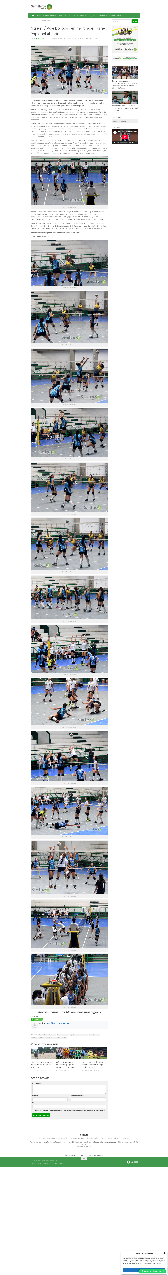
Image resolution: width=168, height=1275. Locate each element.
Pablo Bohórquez (94, 1035)
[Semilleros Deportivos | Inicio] (41, 7)
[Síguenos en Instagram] (132, 1162)
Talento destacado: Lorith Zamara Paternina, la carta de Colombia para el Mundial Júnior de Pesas (124, 84)
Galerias (47, 20)
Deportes (81, 15)
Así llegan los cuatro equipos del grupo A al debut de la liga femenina (67, 1064)
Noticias (62, 15)
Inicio (39, 15)
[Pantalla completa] (136, 142)
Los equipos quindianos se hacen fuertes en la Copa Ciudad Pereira (93, 1064)
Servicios (102, 15)
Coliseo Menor (43, 1035)
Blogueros (92, 15)
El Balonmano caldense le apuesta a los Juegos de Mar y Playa (41, 1064)
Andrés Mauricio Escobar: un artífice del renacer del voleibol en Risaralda (125, 108)
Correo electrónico (78, 1096)
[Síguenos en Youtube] (135, 1162)
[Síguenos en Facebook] (128, 1162)
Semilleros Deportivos (42, 39)
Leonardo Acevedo (63, 1035)
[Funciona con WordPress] (40, 1163)
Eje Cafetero (36, 20)
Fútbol (71, 15)
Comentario (37, 1083)
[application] (125, 136)
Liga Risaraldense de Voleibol (79, 1035)
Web (34, 1103)
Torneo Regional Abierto (53, 1038)
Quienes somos (115, 15)
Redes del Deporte (95, 1155)
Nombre (35, 1096)
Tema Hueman (58, 1164)
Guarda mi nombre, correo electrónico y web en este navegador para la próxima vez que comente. (70, 1110)
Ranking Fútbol (49, 15)
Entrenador (52, 1035)
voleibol (64, 1038)
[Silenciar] (133, 142)
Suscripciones (70, 1155)
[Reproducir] (114, 142)
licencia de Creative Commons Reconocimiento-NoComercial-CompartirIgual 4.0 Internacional (92, 1138)
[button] (164, 1253)
